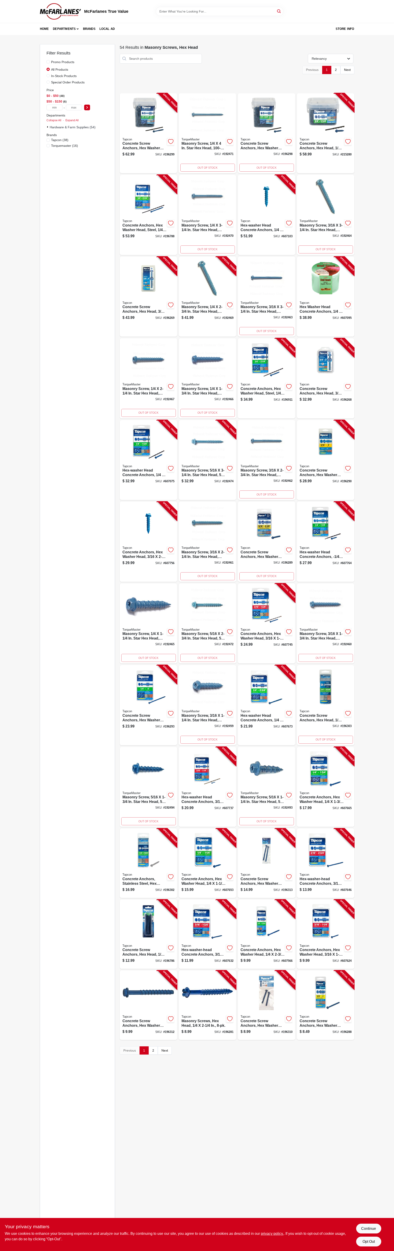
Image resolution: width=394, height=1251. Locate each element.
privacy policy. (272, 1234)
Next (347, 70)
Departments (64, 29)
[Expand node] (48, 127)
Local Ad (107, 29)
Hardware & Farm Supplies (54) (73, 127)
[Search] (279, 11)
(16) (64, 145)
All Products (59, 69)
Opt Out (369, 1241)
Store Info (345, 29)
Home (44, 29)
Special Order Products (68, 82)
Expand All (72, 120)
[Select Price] (87, 107)
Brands (89, 29)
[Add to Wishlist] (170, 141)
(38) (59, 140)
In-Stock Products (64, 76)
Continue (368, 1228)
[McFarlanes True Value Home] (60, 11)
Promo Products (62, 62)
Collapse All (54, 120)
